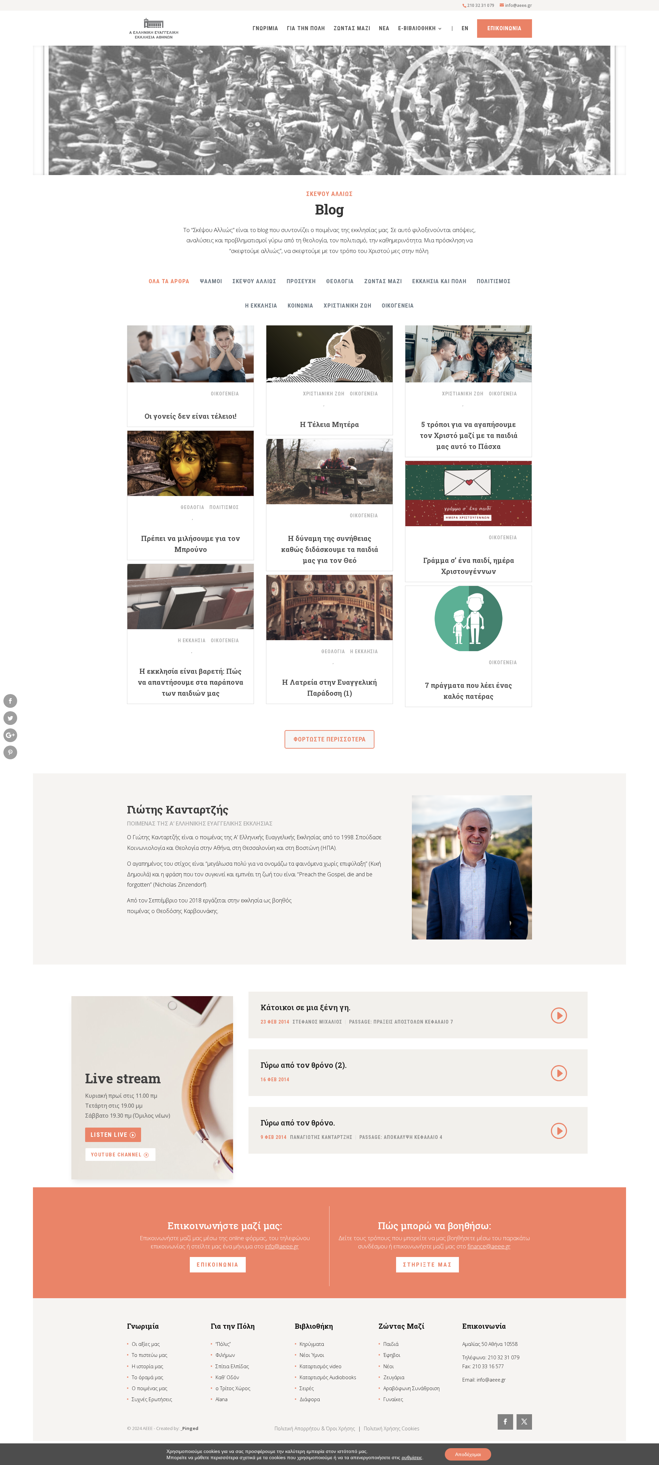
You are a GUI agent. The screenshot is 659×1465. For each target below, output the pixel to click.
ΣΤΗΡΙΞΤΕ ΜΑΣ (427, 1264)
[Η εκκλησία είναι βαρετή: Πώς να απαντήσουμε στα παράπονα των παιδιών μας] (190, 596)
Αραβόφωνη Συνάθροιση (411, 1388)
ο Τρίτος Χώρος (233, 1388)
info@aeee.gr (282, 1246)
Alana (222, 1399)
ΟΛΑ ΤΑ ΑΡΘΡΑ (169, 281)
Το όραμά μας (147, 1377)
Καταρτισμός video (321, 1366)
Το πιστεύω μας (149, 1355)
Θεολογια (340, 281)
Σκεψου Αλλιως (254, 281)
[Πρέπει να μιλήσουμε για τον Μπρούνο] (190, 463)
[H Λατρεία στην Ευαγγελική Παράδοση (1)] (329, 607)
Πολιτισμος (494, 281)
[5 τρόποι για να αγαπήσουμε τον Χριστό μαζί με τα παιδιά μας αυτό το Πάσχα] (468, 349)
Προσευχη (301, 281)
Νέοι (388, 1366)
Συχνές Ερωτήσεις (152, 1399)
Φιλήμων (225, 1355)
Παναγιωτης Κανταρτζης (321, 1137)
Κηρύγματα (312, 1344)
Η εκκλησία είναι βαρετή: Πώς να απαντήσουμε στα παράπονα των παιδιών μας (190, 682)
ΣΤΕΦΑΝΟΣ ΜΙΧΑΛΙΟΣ (317, 1022)
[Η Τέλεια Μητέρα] (329, 349)
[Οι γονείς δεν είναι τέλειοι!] (190, 349)
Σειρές (307, 1388)
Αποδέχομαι (468, 1454)
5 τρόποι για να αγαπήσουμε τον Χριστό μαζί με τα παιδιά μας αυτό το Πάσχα (469, 435)
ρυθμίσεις (412, 1457)
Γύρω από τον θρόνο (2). (304, 1065)
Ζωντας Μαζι (352, 29)
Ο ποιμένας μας (149, 1388)
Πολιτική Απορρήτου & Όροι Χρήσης (315, 1428)
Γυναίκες (393, 1399)
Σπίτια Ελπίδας (232, 1366)
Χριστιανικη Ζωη (347, 305)
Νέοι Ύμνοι (312, 1355)
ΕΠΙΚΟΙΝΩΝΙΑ (218, 1264)
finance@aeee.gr (488, 1246)
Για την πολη (306, 29)
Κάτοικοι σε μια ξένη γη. (305, 1007)
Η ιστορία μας (147, 1366)
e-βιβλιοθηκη (417, 29)
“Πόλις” (223, 1344)
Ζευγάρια (393, 1377)
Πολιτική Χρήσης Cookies (391, 1428)
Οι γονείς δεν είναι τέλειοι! (190, 416)
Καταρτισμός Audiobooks (328, 1377)
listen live (109, 1134)
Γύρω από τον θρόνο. (298, 1123)
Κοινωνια (300, 305)
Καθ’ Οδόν (227, 1377)
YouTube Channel (116, 1155)
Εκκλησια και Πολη (439, 281)
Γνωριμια (265, 29)
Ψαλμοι (211, 281)
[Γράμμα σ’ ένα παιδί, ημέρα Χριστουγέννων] (468, 493)
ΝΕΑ (384, 29)
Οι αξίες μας (146, 1344)
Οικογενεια (398, 305)
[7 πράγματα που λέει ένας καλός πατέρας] (468, 618)
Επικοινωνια (504, 28)
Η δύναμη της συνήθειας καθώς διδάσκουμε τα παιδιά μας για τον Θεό (329, 549)
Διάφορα (310, 1399)
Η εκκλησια (261, 305)
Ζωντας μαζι (383, 281)
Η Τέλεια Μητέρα (329, 424)
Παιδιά (390, 1344)
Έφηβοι (391, 1355)
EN (465, 29)
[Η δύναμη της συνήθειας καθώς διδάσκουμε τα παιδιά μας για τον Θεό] (329, 471)
